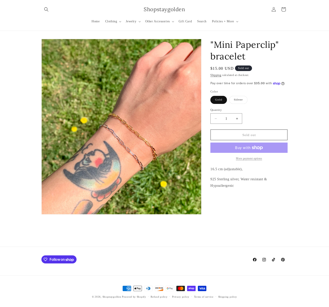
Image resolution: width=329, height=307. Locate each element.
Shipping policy (227, 296)
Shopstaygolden (112, 296)
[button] (46, 9)
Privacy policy (180, 296)
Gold (221, 101)
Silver (241, 101)
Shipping (215, 75)
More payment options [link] (249, 158)
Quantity (216, 109)
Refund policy (159, 296)
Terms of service (204, 296)
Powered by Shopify (134, 296)
